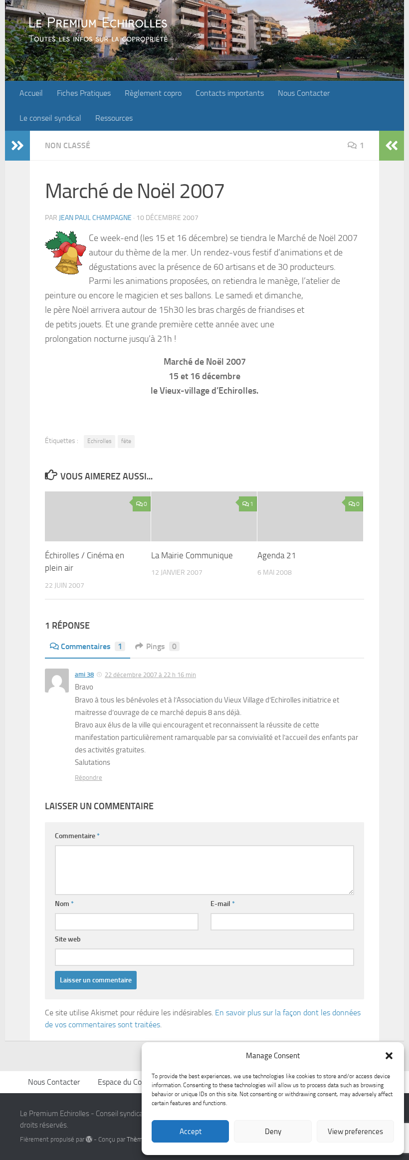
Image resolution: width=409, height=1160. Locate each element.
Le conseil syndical (50, 118)
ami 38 (84, 674)
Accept (191, 1131)
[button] (389, 1056)
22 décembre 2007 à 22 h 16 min (150, 675)
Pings (161, 646)
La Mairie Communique (192, 555)
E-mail (222, 904)
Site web (68, 939)
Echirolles (99, 441)
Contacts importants (230, 93)
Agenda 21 (276, 555)
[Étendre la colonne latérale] (17, 146)
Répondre (88, 777)
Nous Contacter (304, 93)
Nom (64, 904)
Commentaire (77, 836)
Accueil (31, 93)
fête (126, 441)
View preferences (355, 1131)
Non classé (67, 145)
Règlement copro (153, 93)
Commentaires (91, 646)
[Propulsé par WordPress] (89, 1139)
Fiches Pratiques (84, 93)
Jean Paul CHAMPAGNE (95, 218)
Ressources (114, 118)
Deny (273, 1131)
